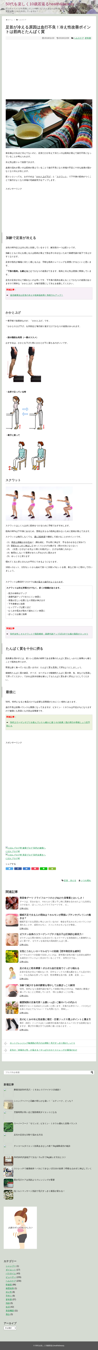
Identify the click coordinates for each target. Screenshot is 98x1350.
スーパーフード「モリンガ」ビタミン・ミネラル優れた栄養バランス (45, 1123)
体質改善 (10, 1288)
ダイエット (11, 1270)
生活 (8, 1307)
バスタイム (11, 1273)
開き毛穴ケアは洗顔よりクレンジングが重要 (34, 1180)
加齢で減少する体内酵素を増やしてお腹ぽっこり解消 (47, 985)
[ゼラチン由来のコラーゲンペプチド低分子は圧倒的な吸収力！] (12, 939)
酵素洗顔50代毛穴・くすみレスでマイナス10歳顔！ (37, 1090)
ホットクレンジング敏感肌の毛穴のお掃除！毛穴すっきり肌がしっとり (42, 1043)
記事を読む (24, 908)
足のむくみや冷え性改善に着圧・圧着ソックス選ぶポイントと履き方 (55, 1019)
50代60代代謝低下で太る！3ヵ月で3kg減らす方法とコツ (40, 1157)
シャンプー (11, 1266)
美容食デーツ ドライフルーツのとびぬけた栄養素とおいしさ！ (52, 898)
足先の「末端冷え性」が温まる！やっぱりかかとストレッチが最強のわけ (43, 1050)
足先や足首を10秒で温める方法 (28, 1135)
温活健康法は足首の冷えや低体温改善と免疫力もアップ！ (36, 295)
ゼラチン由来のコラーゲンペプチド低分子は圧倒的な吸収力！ (52, 934)
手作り (9, 1296)
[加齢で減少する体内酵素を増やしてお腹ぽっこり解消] (12, 990)
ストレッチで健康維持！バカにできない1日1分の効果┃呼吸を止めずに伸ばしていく (53, 1168)
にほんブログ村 (13, 851)
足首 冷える (70, 880)
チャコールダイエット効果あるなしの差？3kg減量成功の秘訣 (42, 1146)
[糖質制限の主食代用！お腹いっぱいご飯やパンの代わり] (12, 1007)
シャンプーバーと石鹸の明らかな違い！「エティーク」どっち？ (43, 1101)
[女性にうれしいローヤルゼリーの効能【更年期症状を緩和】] (12, 956)
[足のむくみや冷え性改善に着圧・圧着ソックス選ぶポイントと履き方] (12, 1024)
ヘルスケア (79, 38)
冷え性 (9, 1292)
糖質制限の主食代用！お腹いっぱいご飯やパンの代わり (48, 1002)
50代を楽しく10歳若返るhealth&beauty (40, 4)
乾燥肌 (9, 1285)
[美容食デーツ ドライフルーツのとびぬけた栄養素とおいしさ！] (12, 903)
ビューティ (11, 1277)
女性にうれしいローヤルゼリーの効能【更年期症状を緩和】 (51, 951)
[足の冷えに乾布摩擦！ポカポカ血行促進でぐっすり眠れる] (12, 973)
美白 (8, 1314)
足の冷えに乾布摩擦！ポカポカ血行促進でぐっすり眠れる (49, 968)
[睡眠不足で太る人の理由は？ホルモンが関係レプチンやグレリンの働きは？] (12, 920)
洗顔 (8, 1303)
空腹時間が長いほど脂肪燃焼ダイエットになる (35, 1112)
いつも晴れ (86, 880)
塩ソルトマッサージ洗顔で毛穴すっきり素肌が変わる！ (39, 1191)
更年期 (88, 38)
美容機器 (10, 1311)
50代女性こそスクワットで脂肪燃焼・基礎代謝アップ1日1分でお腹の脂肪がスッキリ (49, 634)
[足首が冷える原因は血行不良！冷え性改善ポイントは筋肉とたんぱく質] (26, 868)
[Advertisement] (49, 71)
